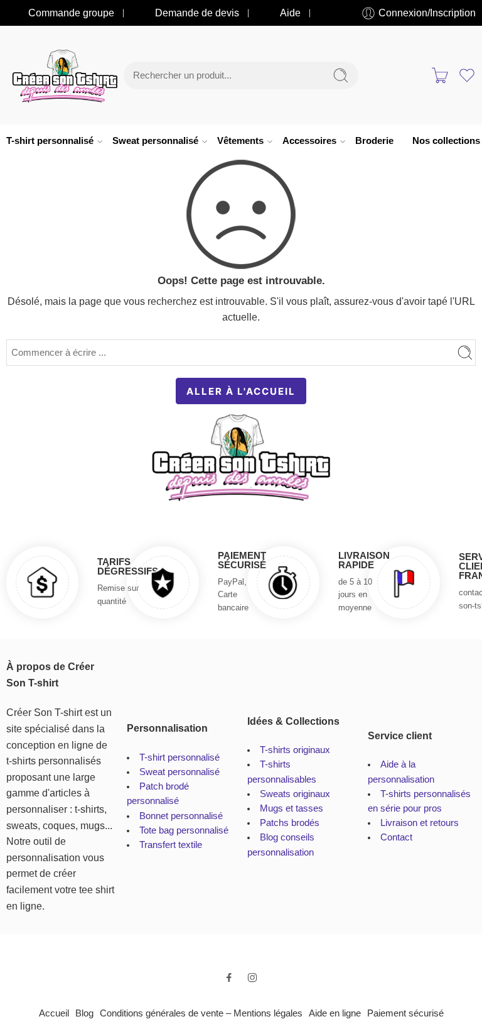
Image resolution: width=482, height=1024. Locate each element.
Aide (290, 13)
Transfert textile (170, 845)
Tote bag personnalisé (183, 830)
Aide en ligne (335, 1013)
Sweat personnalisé (155, 141)
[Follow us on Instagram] (252, 977)
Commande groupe (71, 13)
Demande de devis (197, 13)
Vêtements (240, 141)
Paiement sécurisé (405, 1013)
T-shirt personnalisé (50, 141)
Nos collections (446, 141)
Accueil (54, 1013)
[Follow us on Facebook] (229, 977)
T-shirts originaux (295, 750)
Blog (84, 1013)
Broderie (374, 141)
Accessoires (309, 141)
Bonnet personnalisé (181, 816)
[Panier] (440, 75)
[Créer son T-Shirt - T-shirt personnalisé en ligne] (65, 75)
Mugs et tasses (291, 808)
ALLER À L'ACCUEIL (241, 391)
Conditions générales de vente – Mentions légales (201, 1013)
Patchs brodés (289, 823)
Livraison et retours (419, 823)
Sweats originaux (295, 794)
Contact (396, 837)
